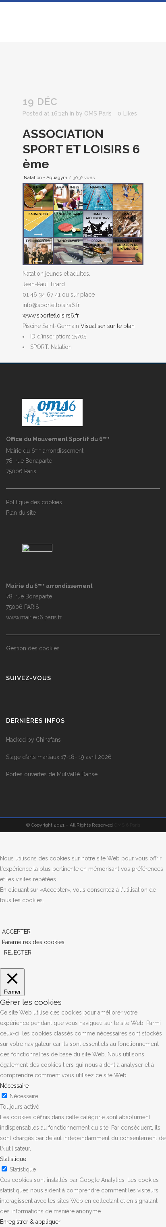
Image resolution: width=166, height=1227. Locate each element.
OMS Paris (98, 113)
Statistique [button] (13, 1159)
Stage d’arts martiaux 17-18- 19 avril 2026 (59, 757)
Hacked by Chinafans (33, 739)
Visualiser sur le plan (108, 326)
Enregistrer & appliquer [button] (30, 1222)
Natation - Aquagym (45, 177)
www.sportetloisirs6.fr (51, 315)
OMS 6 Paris (127, 825)
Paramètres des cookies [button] (33, 942)
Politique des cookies (34, 502)
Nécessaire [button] (14, 1086)
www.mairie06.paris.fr (34, 617)
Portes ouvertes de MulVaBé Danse (52, 774)
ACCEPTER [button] (16, 931)
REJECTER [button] (17, 952)
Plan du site (21, 512)
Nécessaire (24, 1096)
